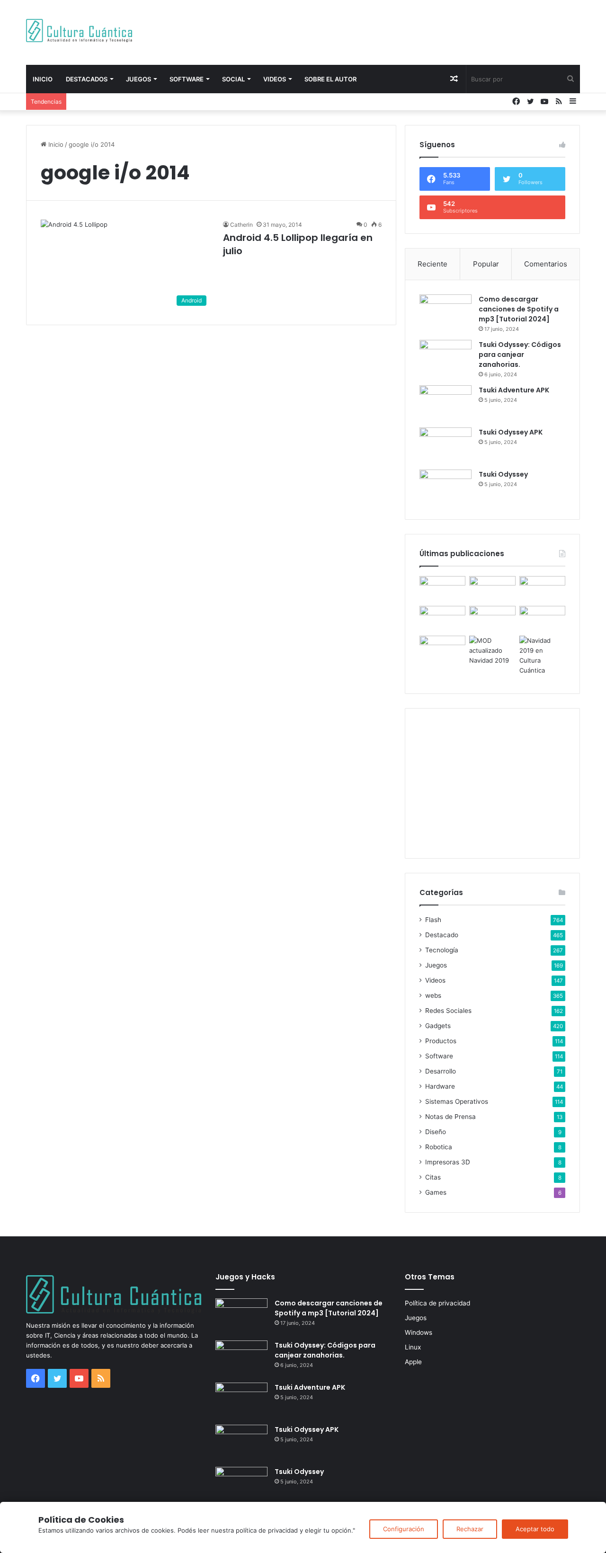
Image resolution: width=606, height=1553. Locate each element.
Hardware (440, 1086)
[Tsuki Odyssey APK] (445, 445)
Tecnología (441, 950)
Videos (274, 79)
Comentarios (545, 263)
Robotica (438, 1147)
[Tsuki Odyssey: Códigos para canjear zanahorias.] (445, 357)
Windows (418, 1332)
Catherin (241, 224)
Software (186, 79)
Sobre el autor (330, 79)
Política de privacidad (437, 1303)
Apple (413, 1362)
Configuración (403, 1529)
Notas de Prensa (450, 1116)
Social (233, 79)
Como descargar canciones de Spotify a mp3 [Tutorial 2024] (519, 309)
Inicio (43, 79)
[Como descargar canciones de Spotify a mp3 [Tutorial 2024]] (445, 312)
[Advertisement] (397, 30)
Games (435, 1192)
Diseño (435, 1132)
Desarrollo (440, 1071)
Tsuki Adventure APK (514, 390)
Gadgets (438, 1025)
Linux (413, 1347)
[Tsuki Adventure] (542, 589)
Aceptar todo (535, 1529)
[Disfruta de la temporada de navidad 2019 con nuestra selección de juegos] (542, 655)
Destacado (441, 935)
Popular (486, 263)
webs (433, 995)
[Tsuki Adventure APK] (445, 403)
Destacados (86, 79)
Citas (433, 1177)
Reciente (432, 263)
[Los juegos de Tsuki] (442, 649)
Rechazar (469, 1529)
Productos (440, 1041)
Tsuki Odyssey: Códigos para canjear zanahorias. (520, 354)
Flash (433, 919)
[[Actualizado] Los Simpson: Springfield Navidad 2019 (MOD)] (492, 651)
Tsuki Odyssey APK (511, 432)
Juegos (138, 79)
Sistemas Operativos (456, 1101)
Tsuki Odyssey (503, 474)
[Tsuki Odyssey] (445, 487)
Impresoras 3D (447, 1162)
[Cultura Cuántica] (79, 30)
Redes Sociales (448, 1010)
